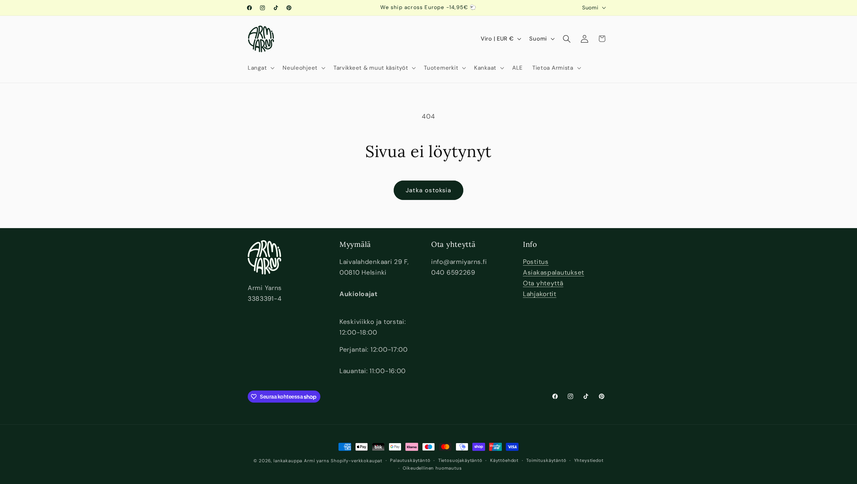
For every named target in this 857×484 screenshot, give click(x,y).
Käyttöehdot (504, 460)
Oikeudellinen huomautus (432, 468)
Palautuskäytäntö (410, 460)
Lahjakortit (539, 294)
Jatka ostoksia (428, 190)
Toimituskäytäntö (546, 460)
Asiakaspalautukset (553, 272)
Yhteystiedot (589, 460)
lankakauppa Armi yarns (302, 461)
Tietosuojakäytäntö (460, 460)
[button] (260, 67)
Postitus (536, 262)
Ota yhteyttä (543, 283)
